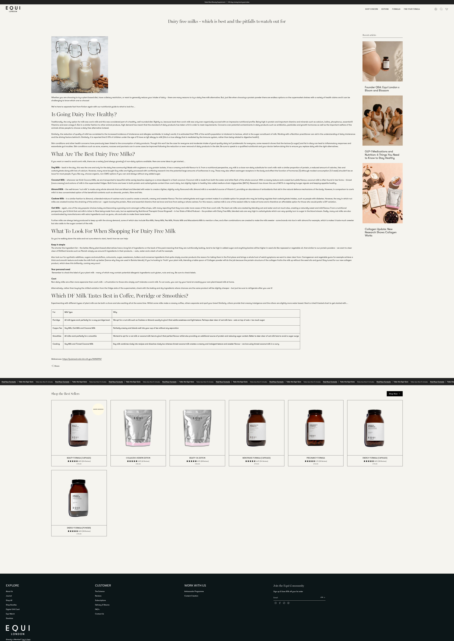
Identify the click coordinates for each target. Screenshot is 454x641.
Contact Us (99, 614)
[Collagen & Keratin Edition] (138, 427)
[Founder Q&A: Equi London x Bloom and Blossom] (382, 61)
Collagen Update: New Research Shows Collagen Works (381, 232)
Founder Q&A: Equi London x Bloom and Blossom (382, 89)
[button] (371, 9)
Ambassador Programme (194, 591)
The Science (100, 591)
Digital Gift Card (13, 609)
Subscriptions (100, 600)
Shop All (9, 600)
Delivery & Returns (102, 605)
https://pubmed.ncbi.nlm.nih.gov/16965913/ (82, 359)
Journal (9, 596)
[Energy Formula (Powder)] (79, 497)
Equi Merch (10, 614)
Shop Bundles (11, 605)
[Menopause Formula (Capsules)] (256, 427)
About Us (9, 591)
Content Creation (191, 596)
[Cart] (446, 9)
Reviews (98, 596)
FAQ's (97, 609)
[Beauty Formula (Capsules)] (79, 427)
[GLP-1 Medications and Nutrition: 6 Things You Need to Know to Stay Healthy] (382, 121)
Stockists (9, 618)
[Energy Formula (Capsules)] (375, 427)
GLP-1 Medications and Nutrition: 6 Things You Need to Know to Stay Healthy (382, 155)
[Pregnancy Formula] (315, 427)
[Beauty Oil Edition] (197, 427)
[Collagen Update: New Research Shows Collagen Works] (382, 193)
